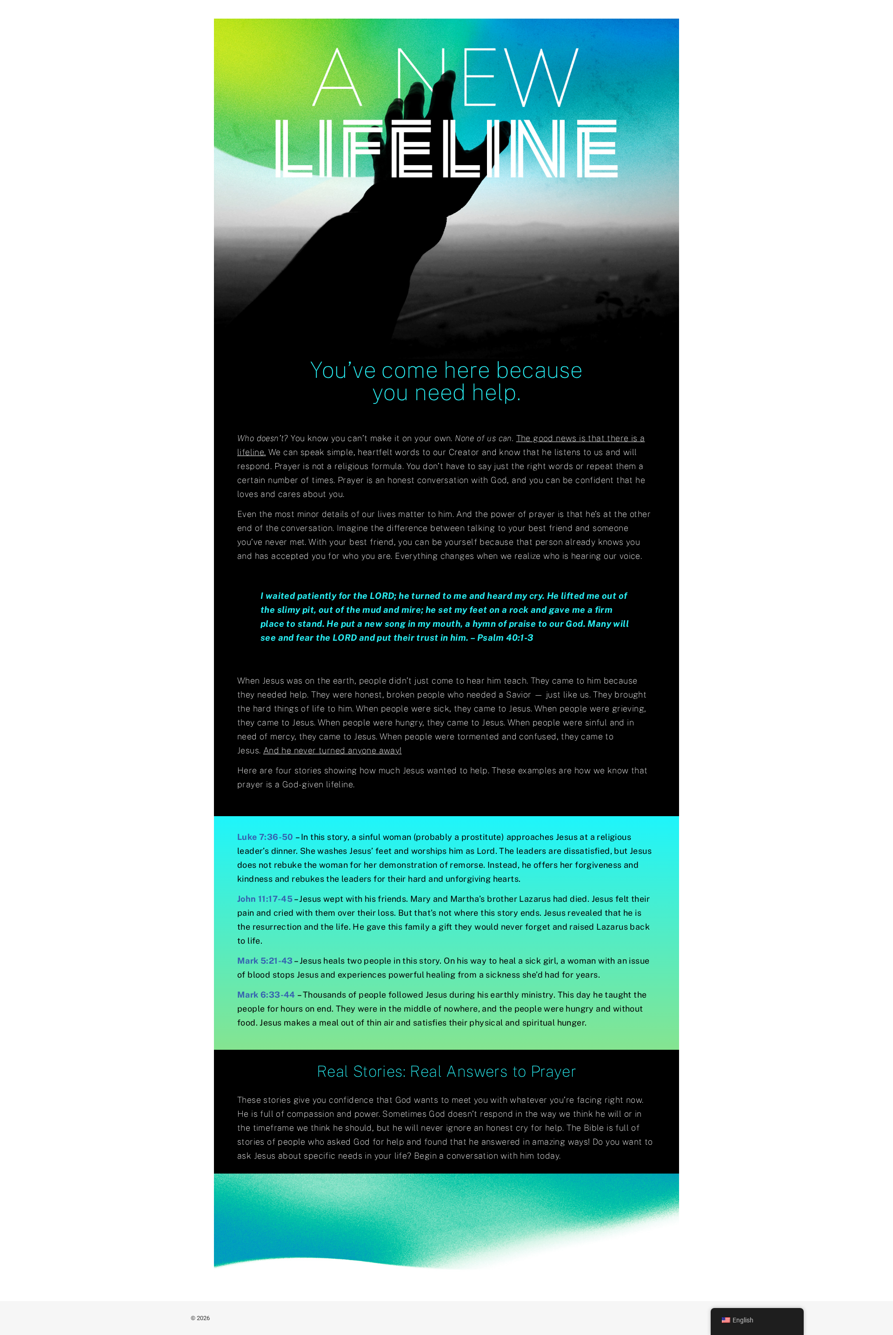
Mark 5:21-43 (265, 961)
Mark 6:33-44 (266, 995)
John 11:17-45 (265, 899)
